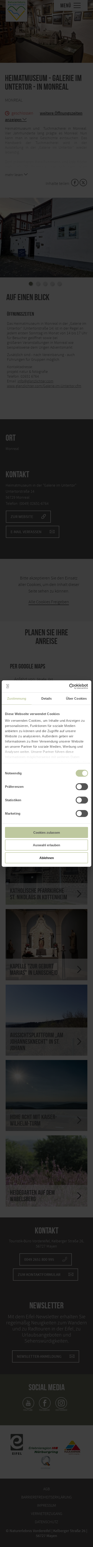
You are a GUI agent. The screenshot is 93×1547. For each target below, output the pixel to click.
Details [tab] (46, 698)
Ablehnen (46, 857)
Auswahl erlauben (46, 845)
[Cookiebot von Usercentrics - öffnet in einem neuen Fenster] (69, 686)
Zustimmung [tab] (16, 698)
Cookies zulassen (46, 832)
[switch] (82, 786)
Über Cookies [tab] (76, 698)
